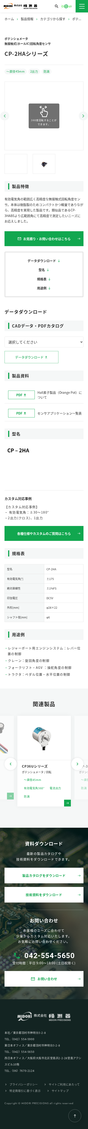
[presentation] (11, 764)
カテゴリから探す (52, 18)
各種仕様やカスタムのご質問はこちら (44, 533)
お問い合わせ (44, 978)
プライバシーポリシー (23, 1084)
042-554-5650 (49, 956)
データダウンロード (42, 260)
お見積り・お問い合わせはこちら (44, 238)
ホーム (9, 18)
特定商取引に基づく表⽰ (25, 1091)
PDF (19, 395)
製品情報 (27, 18)
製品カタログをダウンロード (43, 875)
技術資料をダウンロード (44, 894)
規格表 (41, 279)
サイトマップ (60, 1091)
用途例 (41, 288)
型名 (42, 269)
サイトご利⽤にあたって (64, 1084)
